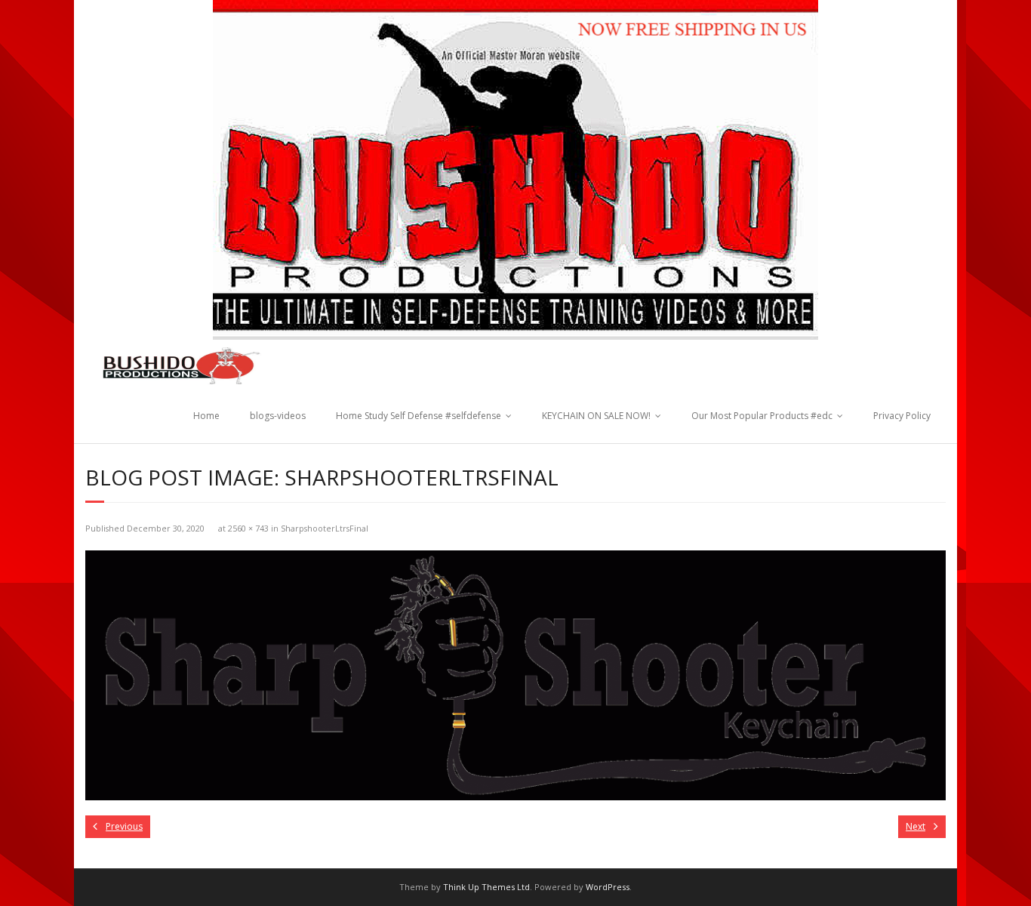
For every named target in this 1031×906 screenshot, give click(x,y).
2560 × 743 (248, 528)
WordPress (607, 886)
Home (206, 415)
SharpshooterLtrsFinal (324, 528)
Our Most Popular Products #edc (761, 415)
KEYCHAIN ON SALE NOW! (596, 415)
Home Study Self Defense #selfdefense (418, 415)
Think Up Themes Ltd (486, 886)
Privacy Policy (902, 415)
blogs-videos (278, 415)
